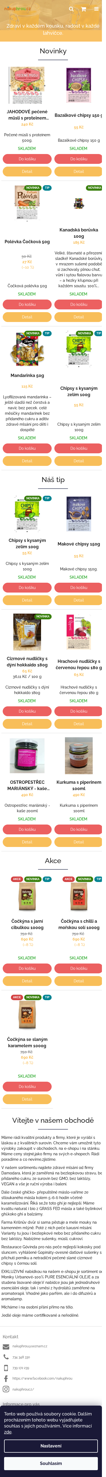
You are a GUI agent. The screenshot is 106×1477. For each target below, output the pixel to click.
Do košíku (27, 159)
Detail (27, 171)
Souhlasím (51, 1463)
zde (7, 1432)
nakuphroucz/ (23, 1389)
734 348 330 (21, 1357)
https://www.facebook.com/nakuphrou (42, 1378)
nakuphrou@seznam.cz (30, 1346)
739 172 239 (21, 1368)
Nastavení (50, 1446)
